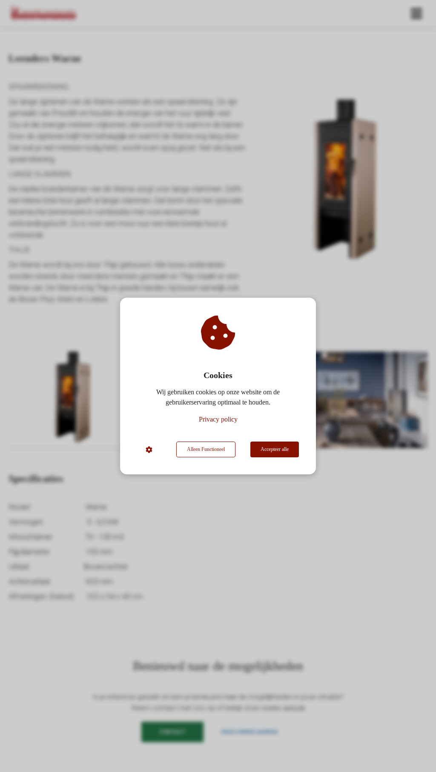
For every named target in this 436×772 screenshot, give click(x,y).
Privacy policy (218, 419)
